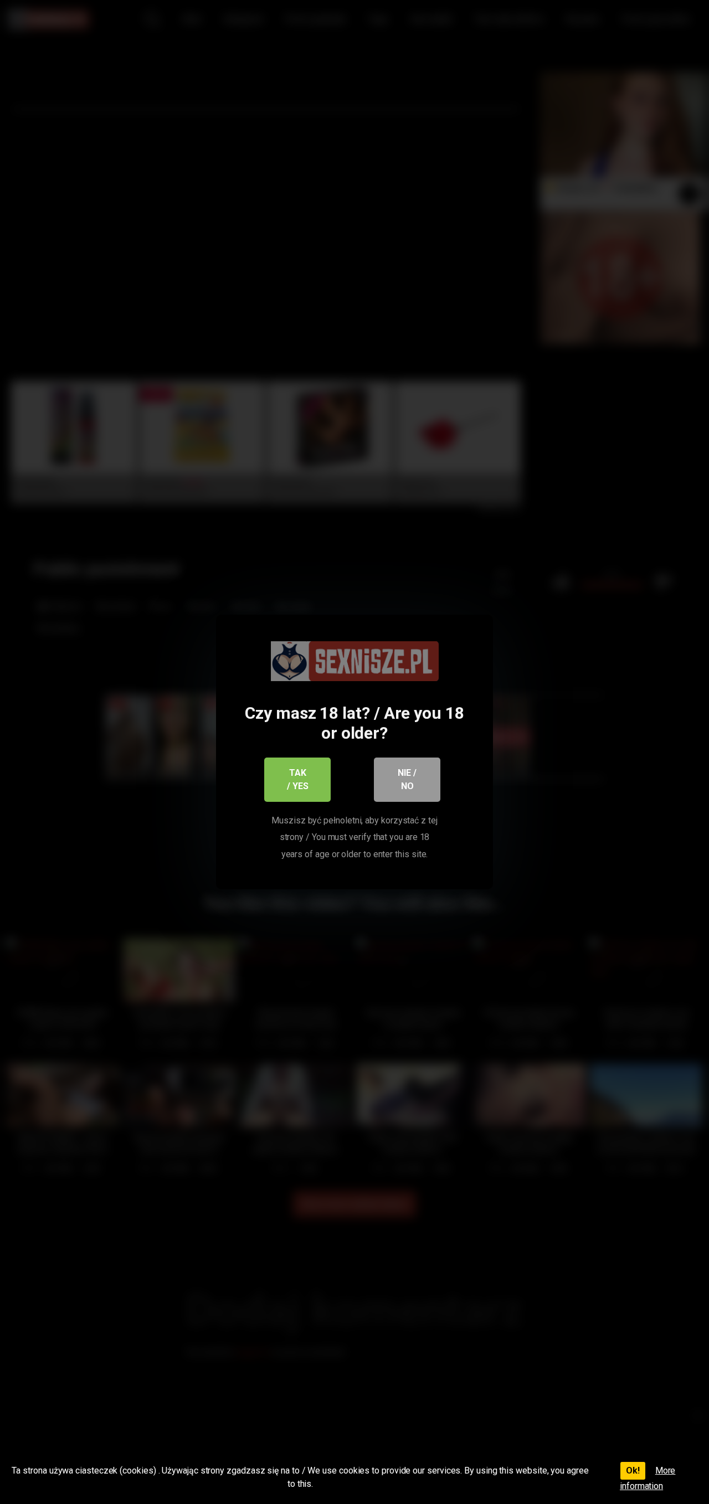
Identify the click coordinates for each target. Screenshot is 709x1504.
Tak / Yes (298, 779)
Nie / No (407, 779)
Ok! (633, 1470)
